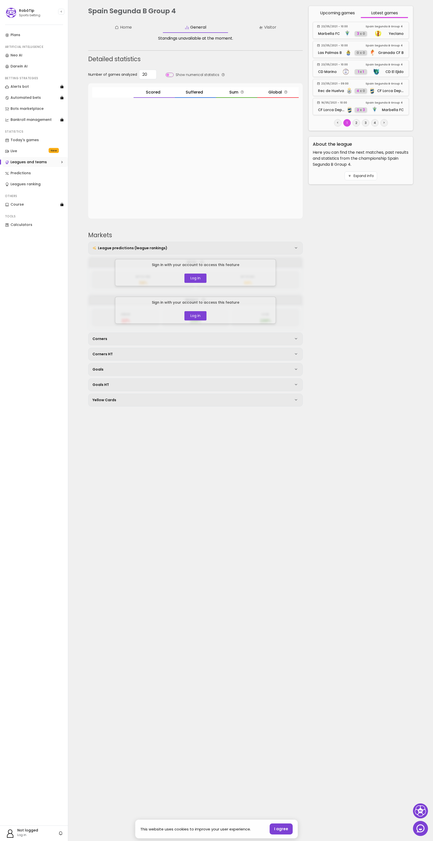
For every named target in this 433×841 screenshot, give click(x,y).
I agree (281, 828)
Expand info (363, 175)
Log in (195, 278)
